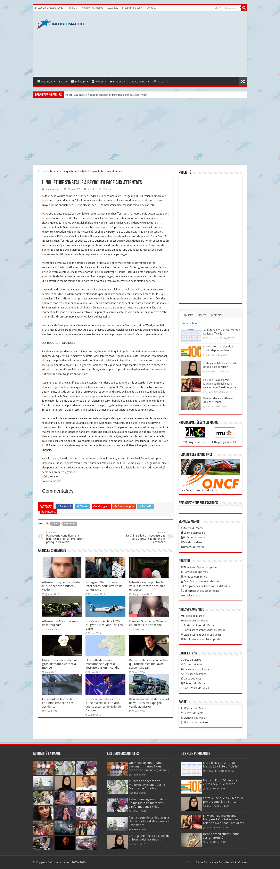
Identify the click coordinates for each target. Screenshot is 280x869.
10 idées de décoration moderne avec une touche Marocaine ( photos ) (147, 784)
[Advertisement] (169, 44)
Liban (55, 523)
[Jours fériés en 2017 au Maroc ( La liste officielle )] (191, 335)
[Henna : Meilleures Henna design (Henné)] (191, 403)
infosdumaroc (53, 189)
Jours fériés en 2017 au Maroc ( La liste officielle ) (221, 764)
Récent (202, 314)
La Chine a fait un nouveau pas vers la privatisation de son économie (145, 537)
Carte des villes (192, 678)
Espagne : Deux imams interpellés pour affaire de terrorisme (103, 586)
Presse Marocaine (206, 862)
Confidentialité (227, 862)
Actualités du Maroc (92, 7)
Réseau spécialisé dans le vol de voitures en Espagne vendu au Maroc (149, 702)
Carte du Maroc (191, 659)
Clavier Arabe (192, 595)
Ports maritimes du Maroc (198, 625)
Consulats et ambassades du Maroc (204, 629)
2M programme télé (195, 442)
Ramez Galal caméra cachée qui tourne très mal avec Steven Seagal (148, 663)
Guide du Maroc (193, 542)
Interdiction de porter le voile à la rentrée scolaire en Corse (147, 586)
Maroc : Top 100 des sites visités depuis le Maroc (221, 782)
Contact (151, 7)
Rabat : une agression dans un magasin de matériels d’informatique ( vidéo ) (107, 94)
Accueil (42, 171)
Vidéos (99, 81)
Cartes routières (192, 664)
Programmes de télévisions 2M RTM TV (207, 586)
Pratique (118, 81)
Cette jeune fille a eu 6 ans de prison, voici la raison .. (149, 837)
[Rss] (216, 8)
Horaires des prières (195, 571)
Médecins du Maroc (195, 717)
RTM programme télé (224, 442)
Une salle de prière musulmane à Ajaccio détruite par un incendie (102, 663)
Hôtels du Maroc (194, 615)
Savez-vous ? (139, 81)
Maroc (73, 7)
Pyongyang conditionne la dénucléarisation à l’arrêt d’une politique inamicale (65, 537)
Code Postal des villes (196, 688)
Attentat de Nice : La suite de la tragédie (60, 623)
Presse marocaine (132, 7)
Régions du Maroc (194, 683)
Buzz (62, 81)
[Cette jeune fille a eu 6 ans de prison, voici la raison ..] (191, 368)
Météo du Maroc (193, 528)
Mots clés (216, 314)
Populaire (187, 314)
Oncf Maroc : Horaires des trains (200, 490)
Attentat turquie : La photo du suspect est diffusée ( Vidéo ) (61, 586)
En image (80, 81)
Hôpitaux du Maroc (195, 708)
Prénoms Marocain (195, 537)
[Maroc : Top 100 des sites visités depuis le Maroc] (191, 352)
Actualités (112, 7)
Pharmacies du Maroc (196, 722)
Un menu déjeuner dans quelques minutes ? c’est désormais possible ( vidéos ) (149, 766)
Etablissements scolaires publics (202, 634)
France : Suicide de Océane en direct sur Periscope (147, 623)
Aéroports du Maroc (196, 620)
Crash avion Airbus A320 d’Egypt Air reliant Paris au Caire (104, 624)
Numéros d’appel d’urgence (200, 567)
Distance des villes (195, 673)
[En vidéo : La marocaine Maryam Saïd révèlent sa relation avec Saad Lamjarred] (191, 385)
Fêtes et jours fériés (195, 576)
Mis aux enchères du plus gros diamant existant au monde (59, 663)
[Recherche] (244, 8)
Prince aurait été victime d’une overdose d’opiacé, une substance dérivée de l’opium (103, 704)
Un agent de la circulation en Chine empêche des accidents (60, 702)
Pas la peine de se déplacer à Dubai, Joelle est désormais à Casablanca (149, 821)
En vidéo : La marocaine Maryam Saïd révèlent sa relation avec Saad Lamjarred (220, 383)
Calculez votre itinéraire (198, 669)
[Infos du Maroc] (60, 23)
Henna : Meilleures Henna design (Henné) (221, 835)
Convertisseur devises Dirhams (200, 590)
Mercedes (69, 523)
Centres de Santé (193, 713)
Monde (54, 171)
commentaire (190, 323)
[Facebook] (220, 8)
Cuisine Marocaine (194, 532)
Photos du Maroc (194, 546)
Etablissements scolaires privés (201, 639)
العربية (161, 81)
